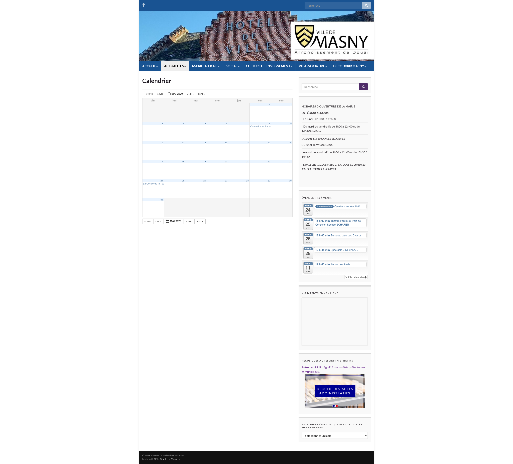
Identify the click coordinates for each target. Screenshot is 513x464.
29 (269, 180)
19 (204, 161)
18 (183, 161)
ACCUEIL (149, 66)
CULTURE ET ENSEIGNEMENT (268, 66)
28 (247, 180)
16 (290, 142)
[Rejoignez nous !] (143, 4)
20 (226, 161)
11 (183, 142)
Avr (160, 93)
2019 (150, 93)
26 (204, 180)
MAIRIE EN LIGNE (205, 66)
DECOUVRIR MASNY (349, 66)
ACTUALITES (174, 66)
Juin (190, 93)
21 (247, 161)
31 (162, 199)
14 (247, 142)
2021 (201, 93)
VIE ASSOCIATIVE (312, 66)
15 (269, 142)
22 (269, 161)
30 (290, 180)
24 (162, 180)
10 (162, 142)
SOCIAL (232, 66)
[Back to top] (504, 455)
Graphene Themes (170, 459)
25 (183, 180)
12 (204, 142)
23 (290, 161)
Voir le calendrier (355, 277)
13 (226, 142)
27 (226, 180)
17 (162, 161)
